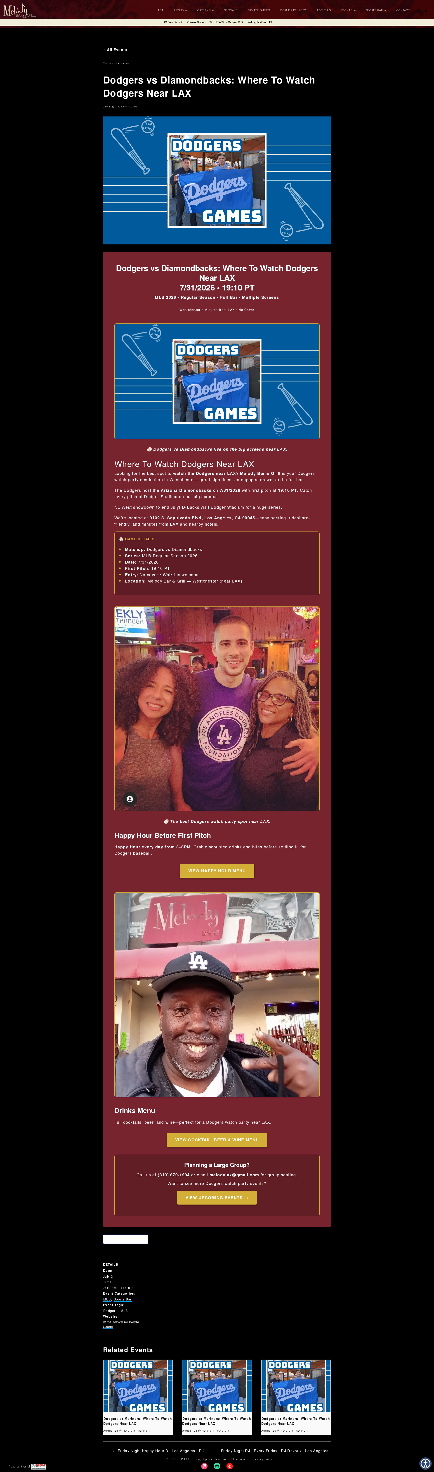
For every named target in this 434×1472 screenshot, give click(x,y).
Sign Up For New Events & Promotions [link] (222, 1459)
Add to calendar (126, 1239)
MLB (107, 1299)
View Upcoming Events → (217, 1197)
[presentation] (138, 1386)
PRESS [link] (186, 1459)
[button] (425, 1463)
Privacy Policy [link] (263, 1459)
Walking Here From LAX (260, 22)
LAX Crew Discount (172, 22)
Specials (231, 10)
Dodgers (110, 1310)
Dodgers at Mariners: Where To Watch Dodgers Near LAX (137, 1421)
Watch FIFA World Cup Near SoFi (226, 22)
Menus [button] (180, 10)
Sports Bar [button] (375, 10)
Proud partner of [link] (19, 1467)
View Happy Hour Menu (217, 871)
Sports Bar (123, 1299)
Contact (403, 10)
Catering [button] (204, 10)
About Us (323, 10)
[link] (204, 1466)
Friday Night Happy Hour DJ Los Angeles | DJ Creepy (158, 1453)
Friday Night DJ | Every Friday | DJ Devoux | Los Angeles (275, 1450)
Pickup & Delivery (293, 10)
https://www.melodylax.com (121, 1324)
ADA (161, 10)
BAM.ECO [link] (168, 1459)
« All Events (115, 49)
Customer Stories (195, 22)
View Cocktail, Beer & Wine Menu (217, 1140)
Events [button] (348, 10)
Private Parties (259, 10)
